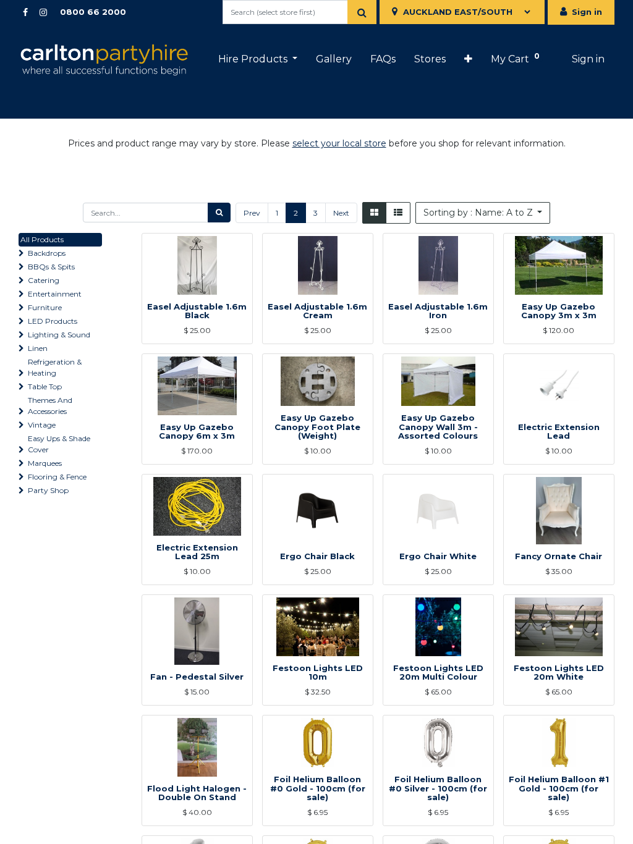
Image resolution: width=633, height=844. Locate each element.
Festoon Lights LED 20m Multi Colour (438, 672)
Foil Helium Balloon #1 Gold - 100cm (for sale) (559, 788)
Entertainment (55, 293)
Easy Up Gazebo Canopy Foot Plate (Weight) (317, 427)
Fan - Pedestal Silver (197, 677)
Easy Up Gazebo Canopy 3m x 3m (559, 311)
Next (341, 212)
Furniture (45, 307)
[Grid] (374, 213)
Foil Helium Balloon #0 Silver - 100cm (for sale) (438, 788)
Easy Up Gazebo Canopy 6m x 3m (197, 431)
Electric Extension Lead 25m (197, 552)
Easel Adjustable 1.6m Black (197, 311)
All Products (42, 239)
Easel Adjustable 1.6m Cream (317, 311)
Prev (252, 212)
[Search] (361, 12)
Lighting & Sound (59, 334)
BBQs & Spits (51, 266)
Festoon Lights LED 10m (318, 672)
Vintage (42, 424)
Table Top (45, 386)
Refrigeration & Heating (55, 367)
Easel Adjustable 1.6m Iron (438, 311)
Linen (38, 348)
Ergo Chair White (438, 556)
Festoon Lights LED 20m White (559, 672)
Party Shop (48, 490)
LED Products (52, 321)
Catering (43, 280)
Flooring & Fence (57, 476)
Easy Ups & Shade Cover (59, 444)
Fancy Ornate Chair (558, 556)
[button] (468, 59)
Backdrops (47, 253)
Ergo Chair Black (317, 556)
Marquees (45, 463)
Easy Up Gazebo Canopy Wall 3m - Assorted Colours (438, 427)
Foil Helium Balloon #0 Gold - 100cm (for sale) (317, 788)
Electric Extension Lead (559, 431)
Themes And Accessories (50, 405)
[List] (398, 213)
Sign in (587, 12)
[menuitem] (334, 59)
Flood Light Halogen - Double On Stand (197, 793)
